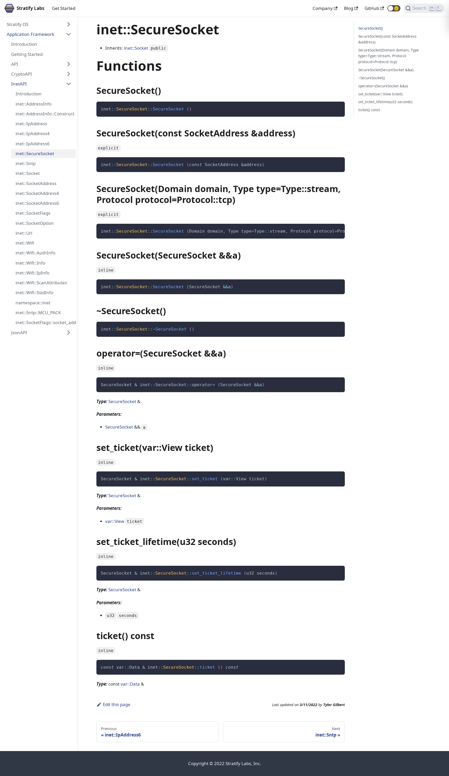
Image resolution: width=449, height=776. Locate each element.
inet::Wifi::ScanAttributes (41, 283)
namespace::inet (33, 303)
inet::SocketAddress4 (37, 193)
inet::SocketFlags (33, 213)
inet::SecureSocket (35, 153)
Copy (336, 107)
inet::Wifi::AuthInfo (35, 253)
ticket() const (369, 109)
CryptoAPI (21, 74)
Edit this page (116, 704)
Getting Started (27, 54)
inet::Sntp (26, 163)
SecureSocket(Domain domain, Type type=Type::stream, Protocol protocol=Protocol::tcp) (388, 56)
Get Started (63, 8)
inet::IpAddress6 (33, 144)
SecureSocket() (370, 28)
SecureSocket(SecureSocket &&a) (385, 69)
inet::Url (24, 233)
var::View (114, 521)
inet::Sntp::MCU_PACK (38, 312)
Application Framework (30, 34)
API (14, 64)
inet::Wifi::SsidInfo (34, 293)
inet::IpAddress (31, 124)
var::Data (130, 684)
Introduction (24, 44)
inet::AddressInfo (33, 104)
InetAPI (19, 84)
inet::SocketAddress (36, 183)
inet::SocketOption (35, 223)
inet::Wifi (25, 243)
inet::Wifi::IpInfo (32, 273)
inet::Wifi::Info (30, 263)
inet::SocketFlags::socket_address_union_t (46, 322)
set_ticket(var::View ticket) (380, 93)
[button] (393, 8)
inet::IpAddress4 (33, 134)
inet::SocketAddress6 (37, 203)
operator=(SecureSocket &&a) (383, 85)
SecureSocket (122, 401)
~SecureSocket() (371, 77)
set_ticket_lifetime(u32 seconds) (385, 101)
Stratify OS (17, 24)
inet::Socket (28, 173)
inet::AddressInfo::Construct (45, 114)
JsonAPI (19, 333)
